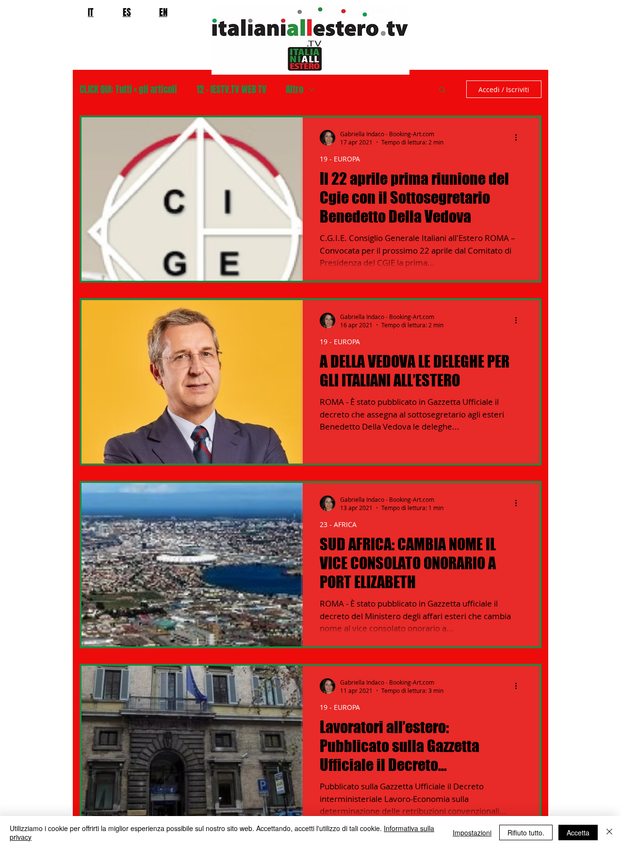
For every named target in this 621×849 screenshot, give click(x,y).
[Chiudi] (609, 832)
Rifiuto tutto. (525, 832)
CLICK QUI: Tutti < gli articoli (128, 89)
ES (127, 12)
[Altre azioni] (519, 138)
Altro (294, 89)
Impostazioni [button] (472, 832)
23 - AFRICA (338, 524)
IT (91, 12)
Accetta (578, 832)
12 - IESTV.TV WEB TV (231, 89)
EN (163, 12)
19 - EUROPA (340, 159)
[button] (442, 90)
